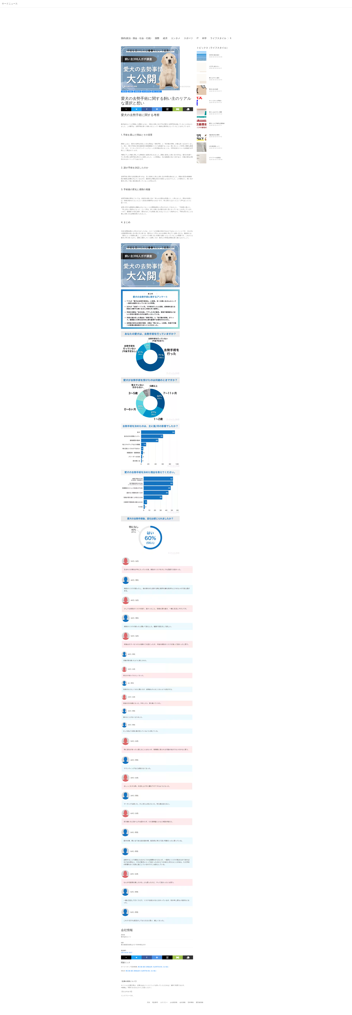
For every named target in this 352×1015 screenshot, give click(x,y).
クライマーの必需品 (215, 157)
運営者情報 (199, 1002)
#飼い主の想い (156, 91)
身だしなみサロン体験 (215, 112)
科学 (204, 38)
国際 (157, 38)
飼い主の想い (164, 967)
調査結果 (149, 967)
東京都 (140, 967)
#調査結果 (138, 91)
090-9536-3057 (126, 952)
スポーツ (188, 38)
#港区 (130, 91)
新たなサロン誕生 (214, 78)
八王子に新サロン (214, 66)
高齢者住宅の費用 (214, 135)
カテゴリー (164, 1002)
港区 (144, 967)
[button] (123, 38)
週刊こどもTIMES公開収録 (216, 123)
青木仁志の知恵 (213, 89)
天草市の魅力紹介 (214, 55)
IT (198, 38)
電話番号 (155, 1002)
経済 (165, 38)
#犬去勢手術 (146, 91)
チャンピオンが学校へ (215, 100)
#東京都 (124, 91)
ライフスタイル (218, 38)
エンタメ (175, 38)
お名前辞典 (173, 1002)
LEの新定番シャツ (214, 146)
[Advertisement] (176, 22)
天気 (148, 1002)
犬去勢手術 (156, 967)
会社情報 (182, 1002)
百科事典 (191, 1002)
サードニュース (10, 3)
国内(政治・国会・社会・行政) (136, 38)
